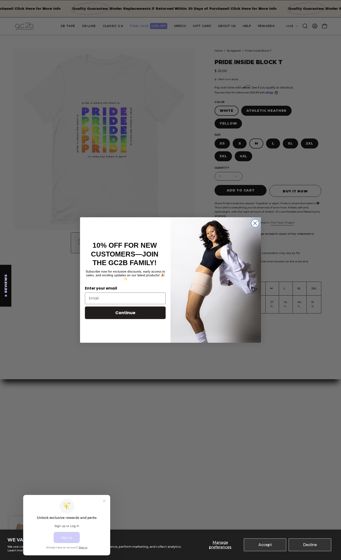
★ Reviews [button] (6, 285)
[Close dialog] (255, 223)
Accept (265, 545)
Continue (125, 313)
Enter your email (101, 288)
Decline (310, 545)
